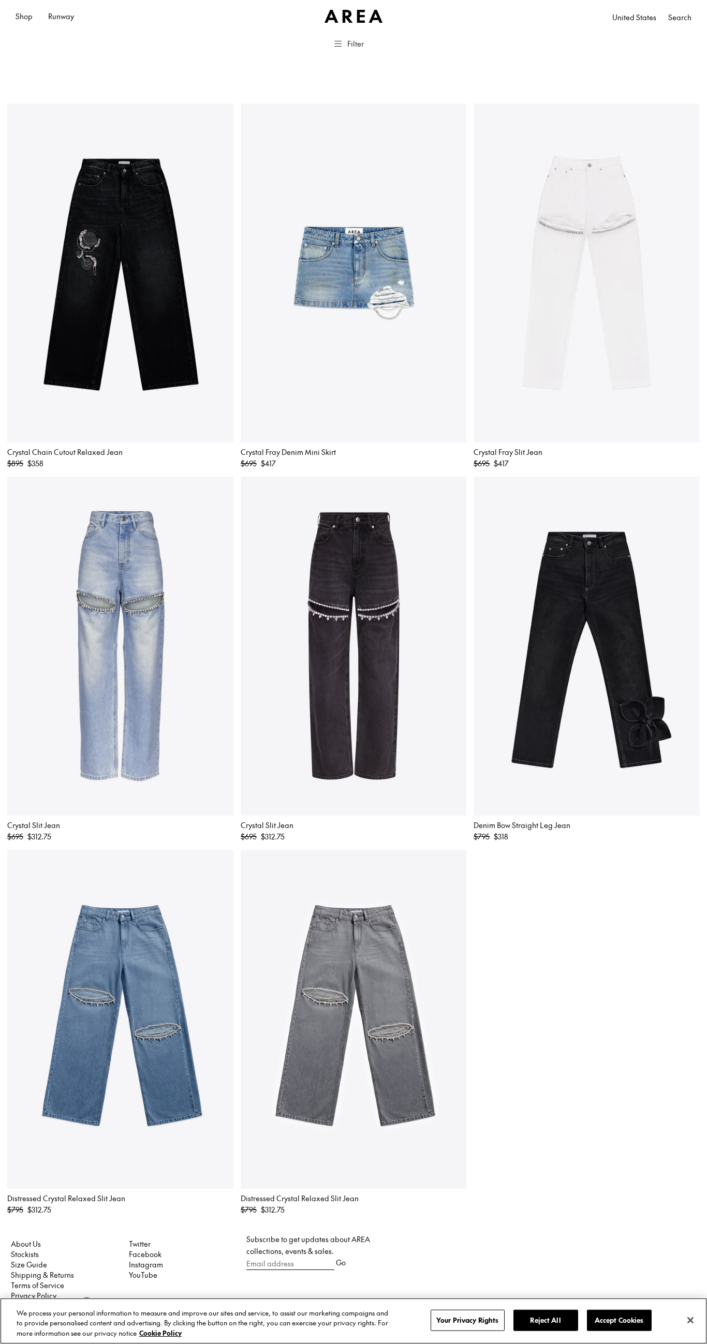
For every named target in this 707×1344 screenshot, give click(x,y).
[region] (353, 1321)
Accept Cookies (619, 1319)
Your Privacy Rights (467, 1319)
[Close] (690, 1320)
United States (634, 17)
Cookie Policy (160, 1333)
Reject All (545, 1319)
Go (341, 1262)
